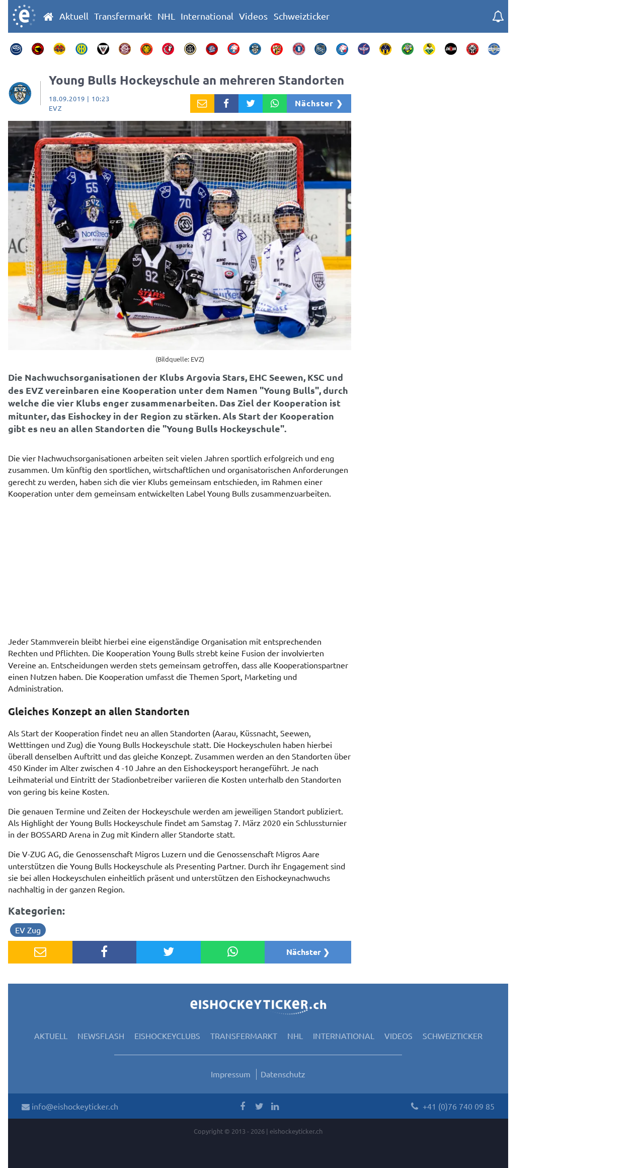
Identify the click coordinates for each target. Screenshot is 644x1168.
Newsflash (100, 1035)
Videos (253, 16)
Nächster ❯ (319, 103)
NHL (166, 16)
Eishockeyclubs (167, 1035)
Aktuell (74, 16)
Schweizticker (302, 16)
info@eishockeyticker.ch (74, 1106)
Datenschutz (283, 1074)
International (207, 16)
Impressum (231, 1074)
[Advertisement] (179, 570)
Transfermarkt (123, 16)
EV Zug (28, 930)
